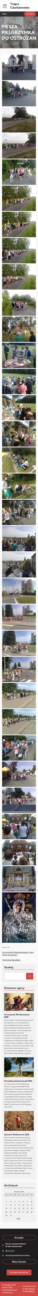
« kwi (18, 1218)
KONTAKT (30, 14)
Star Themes (30, 1289)
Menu (4, 14)
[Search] (29, 976)
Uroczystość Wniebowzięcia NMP (16, 1015)
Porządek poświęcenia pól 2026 (18, 1081)
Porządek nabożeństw (19, 1272)
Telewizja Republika (11, 960)
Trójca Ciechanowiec (20, 5)
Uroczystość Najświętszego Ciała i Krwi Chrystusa (18, 953)
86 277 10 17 (9, 1251)
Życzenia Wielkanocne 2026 (16, 1134)
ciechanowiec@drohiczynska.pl (17, 1255)
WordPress (30, 1291)
